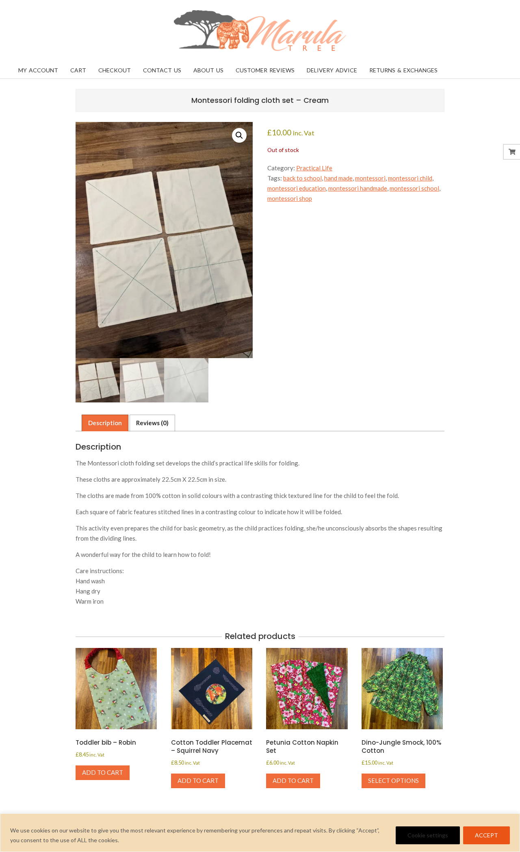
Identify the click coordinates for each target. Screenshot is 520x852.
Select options (393, 780)
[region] (260, 832)
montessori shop (289, 198)
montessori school (414, 188)
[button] (239, 135)
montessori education (296, 188)
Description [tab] (105, 422)
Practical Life (314, 168)
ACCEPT (486, 835)
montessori (370, 178)
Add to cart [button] (102, 772)
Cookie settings (427, 835)
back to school (302, 178)
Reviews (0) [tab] (152, 422)
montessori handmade (357, 188)
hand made (338, 178)
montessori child (410, 178)
